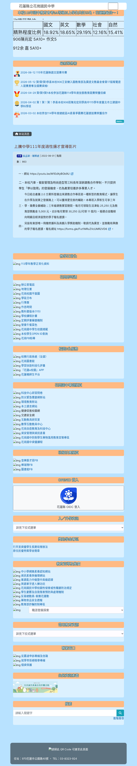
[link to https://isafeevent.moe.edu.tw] (35, 686)
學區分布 (26, 298)
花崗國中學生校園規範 (34, 329)
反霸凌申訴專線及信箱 (34, 656)
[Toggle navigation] (113, 6)
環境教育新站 (29, 401)
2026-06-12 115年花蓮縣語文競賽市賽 (44, 72)
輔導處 (35, 155)
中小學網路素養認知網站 (35, 571)
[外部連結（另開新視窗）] (71, 173)
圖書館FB (27, 469)
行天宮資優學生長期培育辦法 (30, 546)
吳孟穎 (26, 155)
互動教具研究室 (30, 419)
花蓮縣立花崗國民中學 (37, 6)
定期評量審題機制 (32, 320)
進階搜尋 (118, 718)
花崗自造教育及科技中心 (36, 428)
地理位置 (26, 289)
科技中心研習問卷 (32, 393)
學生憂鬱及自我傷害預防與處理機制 (42, 592)
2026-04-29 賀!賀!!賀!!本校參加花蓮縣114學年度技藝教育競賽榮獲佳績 (63, 92)
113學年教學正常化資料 (35, 263)
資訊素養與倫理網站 (33, 575)
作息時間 (26, 307)
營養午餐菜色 (29, 324)
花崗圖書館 (28, 361)
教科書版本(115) (30, 311)
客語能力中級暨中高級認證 (37, 579)
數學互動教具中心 (32, 424)
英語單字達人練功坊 (33, 583)
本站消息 (23, 134)
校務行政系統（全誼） (34, 356)
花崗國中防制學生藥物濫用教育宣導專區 (45, 437)
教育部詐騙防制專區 (33, 604)
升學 (19, 156)
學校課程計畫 (29, 316)
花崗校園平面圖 (30, 293)
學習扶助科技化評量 (33, 365)
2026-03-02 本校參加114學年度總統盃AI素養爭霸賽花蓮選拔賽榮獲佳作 (64, 113)
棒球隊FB (27, 464)
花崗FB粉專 (28, 338)
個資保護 (26, 665)
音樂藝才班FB (29, 460)
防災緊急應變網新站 (33, 397)
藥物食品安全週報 (31, 600)
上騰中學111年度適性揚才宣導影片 (45, 146)
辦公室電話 (28, 284)
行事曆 (25, 302)
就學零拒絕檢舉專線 (33, 660)
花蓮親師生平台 (30, 374)
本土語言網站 (29, 406)
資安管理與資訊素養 (33, 433)
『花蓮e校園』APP (32, 370)
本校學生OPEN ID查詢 (34, 333)
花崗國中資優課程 (32, 442)
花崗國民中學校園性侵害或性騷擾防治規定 (46, 588)
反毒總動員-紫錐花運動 (35, 596)
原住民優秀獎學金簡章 (26, 550)
